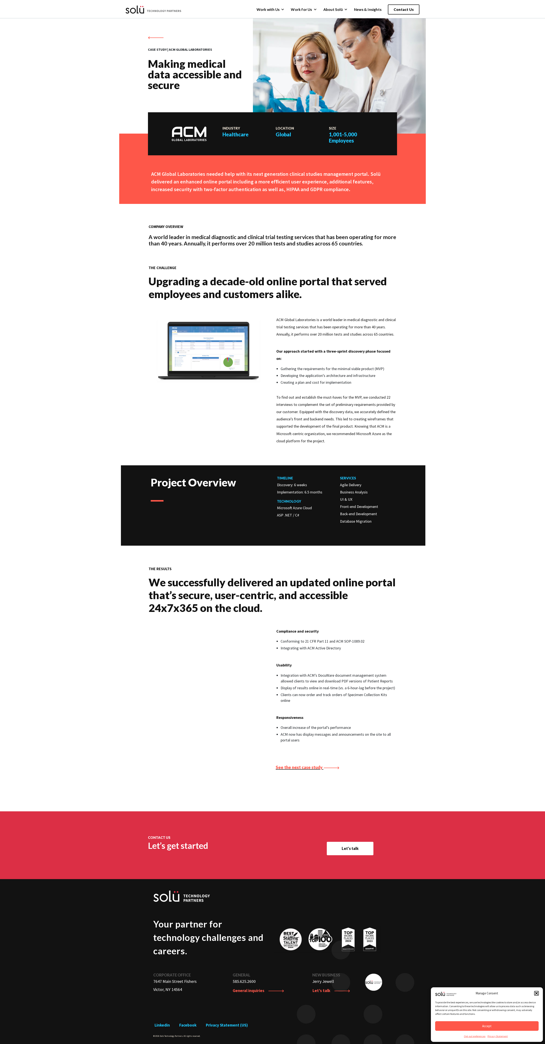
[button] (536, 993)
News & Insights (368, 9)
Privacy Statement (498, 1036)
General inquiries (249, 990)
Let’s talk (321, 990)
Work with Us (268, 9)
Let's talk (350, 848)
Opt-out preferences (474, 1036)
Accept (487, 1026)
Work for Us (301, 9)
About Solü (333, 9)
